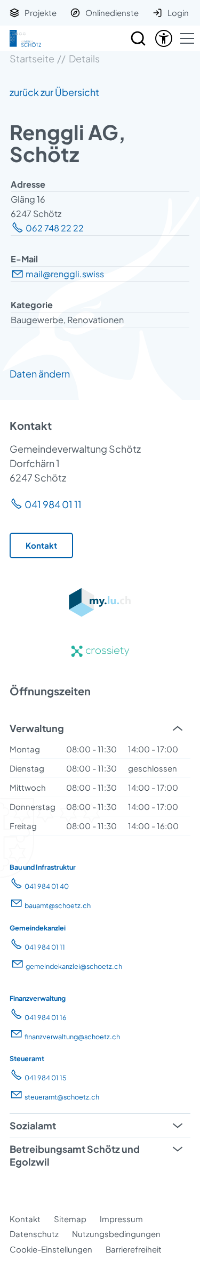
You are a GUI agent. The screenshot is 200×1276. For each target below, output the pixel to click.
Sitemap (70, 1219)
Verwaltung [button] (37, 728)
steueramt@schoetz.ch (62, 1097)
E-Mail (24, 258)
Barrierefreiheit (134, 1249)
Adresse (28, 184)
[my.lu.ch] (100, 614)
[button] (187, 38)
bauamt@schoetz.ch (58, 905)
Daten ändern (40, 373)
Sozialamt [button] (33, 1125)
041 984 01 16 (46, 1017)
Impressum (121, 1219)
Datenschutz (34, 1234)
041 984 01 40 (47, 886)
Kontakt (25, 1219)
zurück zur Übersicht (54, 92)
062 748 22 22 (55, 228)
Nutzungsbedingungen (116, 1234)
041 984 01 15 (46, 1077)
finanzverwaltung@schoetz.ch (72, 1036)
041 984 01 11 (53, 504)
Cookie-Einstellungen (51, 1249)
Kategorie (32, 304)
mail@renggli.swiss (65, 273)
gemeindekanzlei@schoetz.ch (74, 966)
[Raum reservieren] (138, 38)
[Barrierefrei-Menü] (163, 38)
